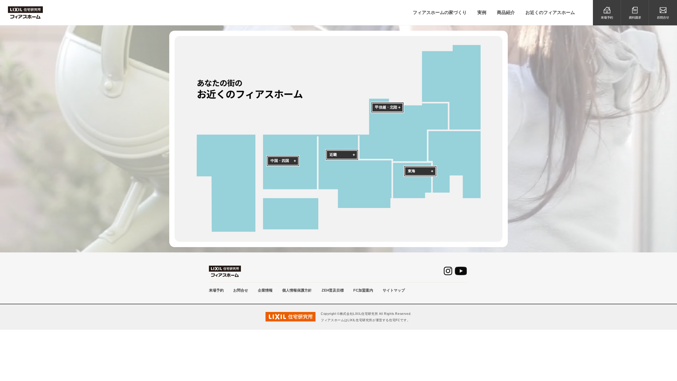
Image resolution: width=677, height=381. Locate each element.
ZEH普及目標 (333, 290)
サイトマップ (394, 290)
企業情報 (265, 290)
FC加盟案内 (363, 290)
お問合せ (240, 290)
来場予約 (216, 290)
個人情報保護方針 (297, 290)
